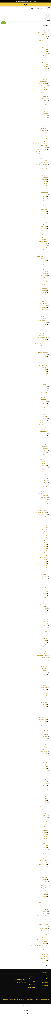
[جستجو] (50, 4)
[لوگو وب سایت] (25, 4)
